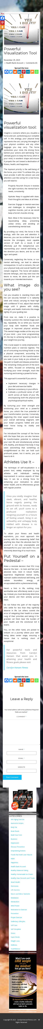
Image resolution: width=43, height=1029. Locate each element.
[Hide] (1, 31)
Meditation (15, 898)
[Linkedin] (19, 72)
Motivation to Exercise (19, 910)
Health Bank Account (14, 63)
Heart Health (15, 882)
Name (22, 749)
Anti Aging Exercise (17, 819)
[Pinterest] (24, 72)
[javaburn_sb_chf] (23, 800)
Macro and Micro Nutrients (20, 894)
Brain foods (15, 831)
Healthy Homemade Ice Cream (22, 874)
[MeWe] (28, 72)
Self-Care (14, 925)
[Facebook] (6, 72)
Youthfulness (15, 949)
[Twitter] (11, 72)
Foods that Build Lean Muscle (21, 855)
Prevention (15, 913)
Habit (13, 859)
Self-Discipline (16, 929)
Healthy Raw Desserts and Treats (23, 878)
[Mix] (32, 72)
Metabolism (15, 902)
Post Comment (12, 777)
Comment (21, 717)
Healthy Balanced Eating (19, 870)
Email (21, 758)
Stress (13, 933)
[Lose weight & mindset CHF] (23, 982)
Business (14, 839)
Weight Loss (15, 941)
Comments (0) (31, 63)
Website (21, 767)
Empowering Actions (18, 851)
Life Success (15, 890)
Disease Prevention (18, 847)
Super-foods (15, 937)
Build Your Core (16, 835)
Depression (15, 843)
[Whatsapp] (36, 72)
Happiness (14, 862)
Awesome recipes (17, 823)
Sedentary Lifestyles (18, 921)
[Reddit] (15, 72)
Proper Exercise (16, 917)
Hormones (14, 886)
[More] (21, 76)
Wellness (14, 945)
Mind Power (15, 906)
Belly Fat (14, 827)
